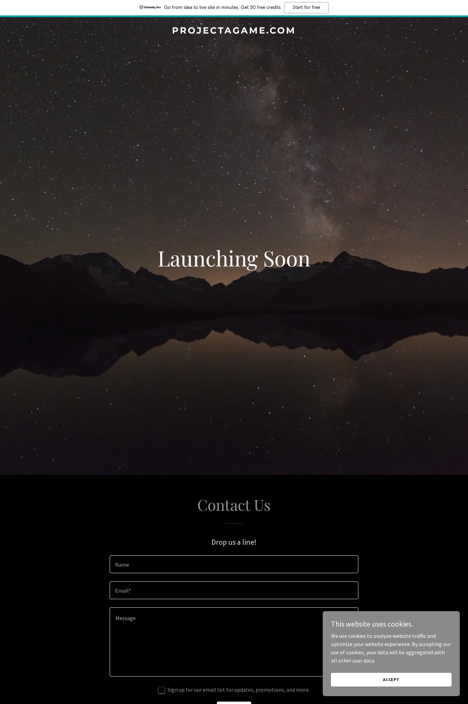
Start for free (306, 7)
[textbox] (234, 564)
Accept (391, 679)
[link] (234, 31)
